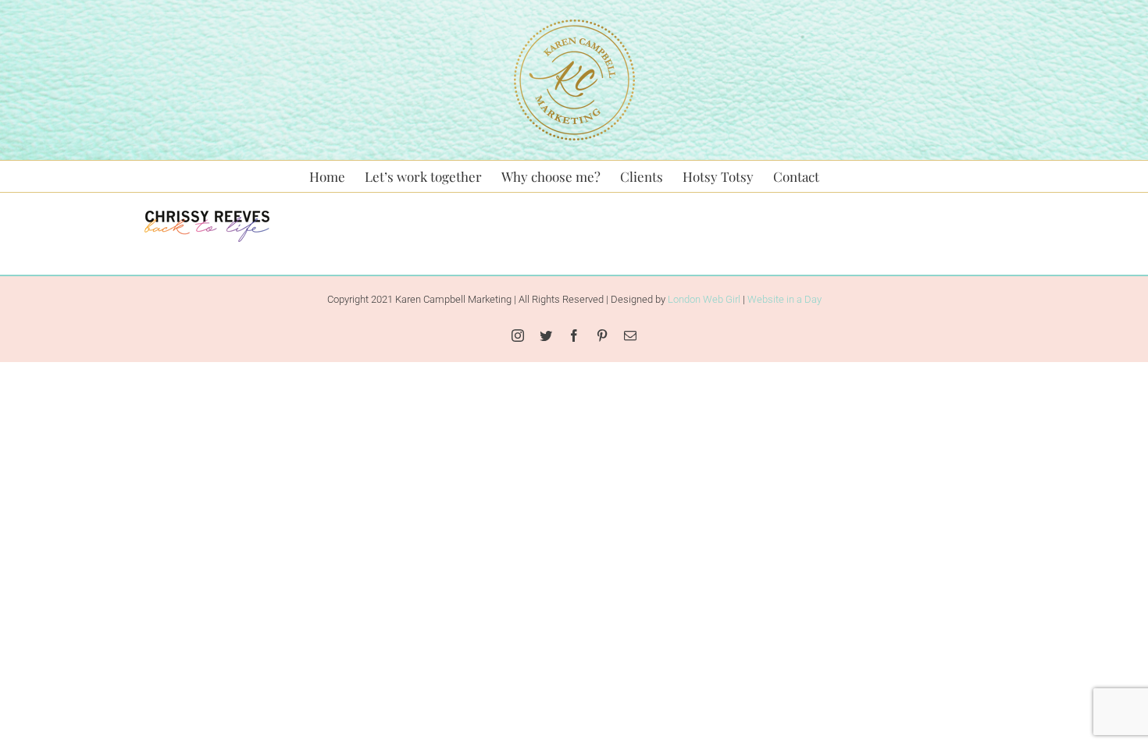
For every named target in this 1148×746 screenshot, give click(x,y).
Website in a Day (784, 299)
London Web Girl (704, 299)
